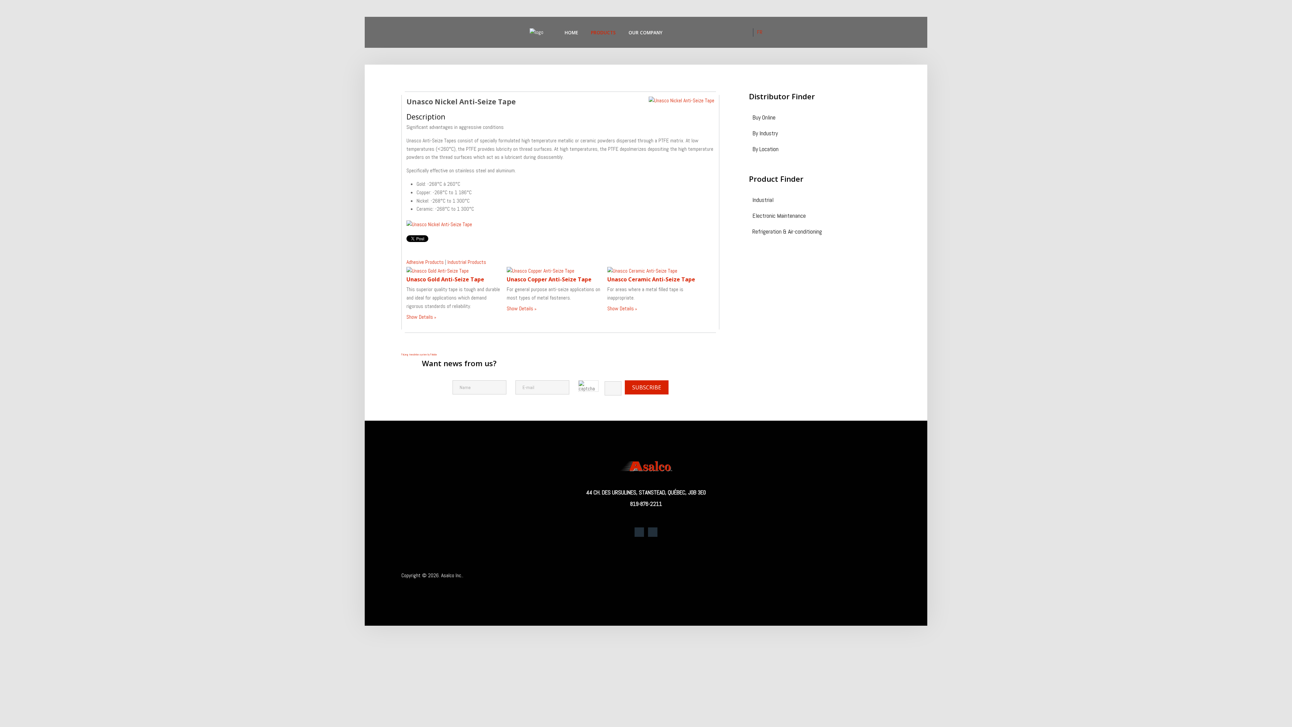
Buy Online (764, 118)
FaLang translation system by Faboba (419, 354)
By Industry (765, 134)
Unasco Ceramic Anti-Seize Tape (651, 279)
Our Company (645, 32)
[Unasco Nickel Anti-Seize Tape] (681, 100)
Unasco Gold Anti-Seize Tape (445, 279)
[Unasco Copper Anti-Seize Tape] (540, 270)
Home (571, 32)
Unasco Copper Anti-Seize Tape (549, 279)
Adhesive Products (425, 262)
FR (759, 32)
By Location (765, 149)
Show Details (419, 316)
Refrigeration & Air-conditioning (787, 232)
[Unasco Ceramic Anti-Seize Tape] (642, 270)
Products (603, 32)
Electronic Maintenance (779, 216)
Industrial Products (466, 262)
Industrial (763, 200)
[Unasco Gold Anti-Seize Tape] (437, 270)
